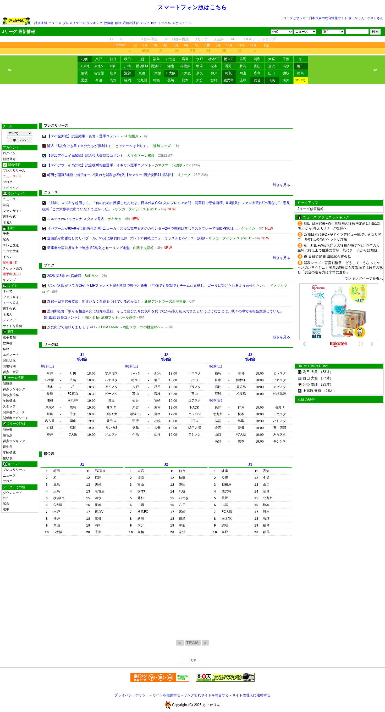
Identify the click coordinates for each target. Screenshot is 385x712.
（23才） (326, 384)
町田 (113, 66)
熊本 (185, 80)
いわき (171, 59)
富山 (257, 66)
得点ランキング (14, 389)
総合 (257, 80)
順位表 (8, 429)
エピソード (11, 355)
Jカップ (201, 39)
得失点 (8, 447)
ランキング (94, 23)
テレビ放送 (11, 245)
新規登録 (9, 159)
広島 (257, 73)
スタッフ (9, 406)
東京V (99, 66)
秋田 (127, 59)
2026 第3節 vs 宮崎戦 (64, 276)
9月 (218, 45)
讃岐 (286, 73)
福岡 (127, 80)
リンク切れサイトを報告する (206, 695)
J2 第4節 (166, 357)
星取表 (8, 458)
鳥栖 (156, 80)
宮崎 (214, 80)
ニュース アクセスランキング (326, 217)
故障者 (109, 23)
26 (240, 51)
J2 (121, 39)
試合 (6, 205)
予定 (266, 45)
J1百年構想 (149, 39)
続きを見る (281, 185)
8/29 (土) (47, 366)
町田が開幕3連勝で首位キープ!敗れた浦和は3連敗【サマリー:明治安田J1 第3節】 (111, 175)
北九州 (142, 80)
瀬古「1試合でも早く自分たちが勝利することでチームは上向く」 (98, 146)
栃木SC (214, 59)
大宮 (271, 59)
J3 (132, 39)
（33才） (326, 372)
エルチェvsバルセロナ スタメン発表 (75, 219)
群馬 (242, 59)
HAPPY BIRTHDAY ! (314, 366)
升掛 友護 (310, 384)
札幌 (84, 59)
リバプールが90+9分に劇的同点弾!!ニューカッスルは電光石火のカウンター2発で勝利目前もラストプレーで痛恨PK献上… (142, 228)
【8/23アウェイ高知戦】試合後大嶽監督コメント (85, 155)
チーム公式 (11, 303)
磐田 (300, 66)
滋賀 (127, 73)
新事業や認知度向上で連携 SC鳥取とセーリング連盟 (88, 248)
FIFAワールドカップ (260, 39)
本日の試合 (306, 400)
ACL (234, 39)
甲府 (199, 66)
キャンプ (9, 280)
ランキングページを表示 (364, 278)
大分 (199, 80)
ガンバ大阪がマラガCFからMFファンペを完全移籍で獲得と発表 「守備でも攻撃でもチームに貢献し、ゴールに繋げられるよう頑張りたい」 (156, 285)
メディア (9, 320)
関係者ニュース (14, 412)
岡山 (242, 73)
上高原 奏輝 (312, 391)
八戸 (98, 59)
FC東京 (84, 66)
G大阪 (156, 73)
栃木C (228, 59)
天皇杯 (219, 39)
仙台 (113, 59)
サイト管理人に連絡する (251, 695)
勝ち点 (8, 435)
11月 (241, 45)
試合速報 (40, 23)
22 (177, 51)
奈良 (199, 73)
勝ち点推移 (11, 395)
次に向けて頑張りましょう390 (71, 327)
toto (154, 23)
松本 (214, 66)
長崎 (170, 80)
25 (224, 51)
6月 (186, 45)
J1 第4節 (82, 357)
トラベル (164, 23)
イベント (9, 257)
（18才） (329, 391)
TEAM (193, 643)
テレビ (145, 23)
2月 (145, 45)
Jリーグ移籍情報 (311, 209)
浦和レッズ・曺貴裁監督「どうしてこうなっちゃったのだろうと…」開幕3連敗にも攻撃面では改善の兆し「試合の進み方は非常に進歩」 (340, 267)
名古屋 (99, 73)
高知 (113, 80)
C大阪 (171, 73)
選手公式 (9, 216)
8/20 (145, 51)
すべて (300, 80)
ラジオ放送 (11, 251)
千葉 (286, 59)
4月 (165, 45)
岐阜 (113, 73)
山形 (142, 59)
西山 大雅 (310, 378)
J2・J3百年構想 (176, 39)
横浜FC (156, 66)
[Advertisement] (192, 103)
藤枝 (84, 73)
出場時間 (9, 366)
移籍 (118, 23)
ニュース (54, 23)
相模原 (185, 66)
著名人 (8, 222)
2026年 (120, 45)
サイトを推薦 (12, 326)
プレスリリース (74, 23)
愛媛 (84, 80)
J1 (111, 39)
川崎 (127, 66)
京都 (142, 73)
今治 (98, 80)
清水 (286, 66)
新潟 (242, 66)
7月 (196, 45)
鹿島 (185, 59)
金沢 (271, 66)
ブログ (8, 182)
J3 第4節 (250, 357)
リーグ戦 (51, 344)
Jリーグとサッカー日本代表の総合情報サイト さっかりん (323, 18)
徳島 (300, 73)
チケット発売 (12, 268)
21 (161, 51)
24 (208, 51)
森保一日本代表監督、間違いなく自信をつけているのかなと (94, 301)
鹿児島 (228, 80)
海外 (286, 80)
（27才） (326, 378)
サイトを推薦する (166, 695)
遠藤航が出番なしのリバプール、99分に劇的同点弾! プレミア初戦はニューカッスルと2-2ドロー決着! (126, 238)
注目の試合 (131, 23)
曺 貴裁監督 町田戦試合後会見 (327, 256)
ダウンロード (12, 493)
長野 (228, 66)
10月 (229, 45)
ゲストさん (375, 18)
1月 (134, 45)
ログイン (9, 153)
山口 (271, 73)
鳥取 (228, 73)
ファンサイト (12, 211)
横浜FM (142, 66)
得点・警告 (11, 372)
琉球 (242, 80)
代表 (271, 80)
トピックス (11, 188)
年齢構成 (9, 401)
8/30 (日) (215, 400)
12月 (253, 45)
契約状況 (9, 360)
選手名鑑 (9, 337)
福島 (156, 59)
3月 (155, 45)
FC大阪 (185, 73)
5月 (176, 45)
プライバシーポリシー (131, 695)
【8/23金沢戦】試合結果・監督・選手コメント (83, 136)
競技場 (8, 383)
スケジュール (181, 23)
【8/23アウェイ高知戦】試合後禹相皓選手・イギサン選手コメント (99, 165)
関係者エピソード (16, 418)
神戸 (214, 73)
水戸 (199, 59)
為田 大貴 (310, 372)
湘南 (170, 66)
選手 (6, 509)
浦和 (257, 59)
